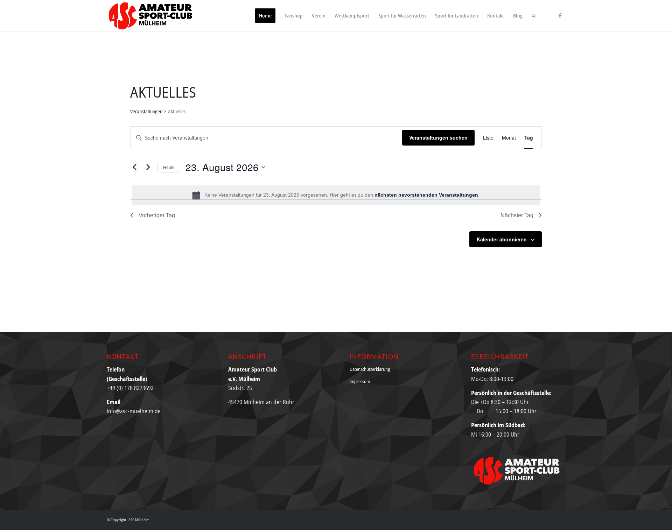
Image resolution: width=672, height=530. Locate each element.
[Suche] (533, 15)
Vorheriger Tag (157, 215)
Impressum (360, 381)
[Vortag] (134, 167)
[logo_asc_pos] (152, 15)
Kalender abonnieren (502, 239)
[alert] (336, 195)
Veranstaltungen (146, 111)
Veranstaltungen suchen (438, 137)
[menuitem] (265, 15)
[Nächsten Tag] (148, 167)
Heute (169, 167)
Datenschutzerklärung (370, 369)
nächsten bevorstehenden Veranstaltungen (426, 195)
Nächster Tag (516, 215)
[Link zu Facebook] (560, 15)
